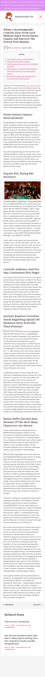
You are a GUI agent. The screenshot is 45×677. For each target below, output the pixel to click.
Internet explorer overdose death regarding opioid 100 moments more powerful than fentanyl (22, 71)
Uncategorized (21, 625)
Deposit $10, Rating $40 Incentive (18, 62)
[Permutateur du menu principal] (40, 17)
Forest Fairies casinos (33, 86)
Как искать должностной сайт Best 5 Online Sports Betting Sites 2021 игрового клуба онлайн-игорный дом (21, 639)
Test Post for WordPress (16, 621)
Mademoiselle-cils (24, 16)
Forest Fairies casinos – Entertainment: (20, 59)
